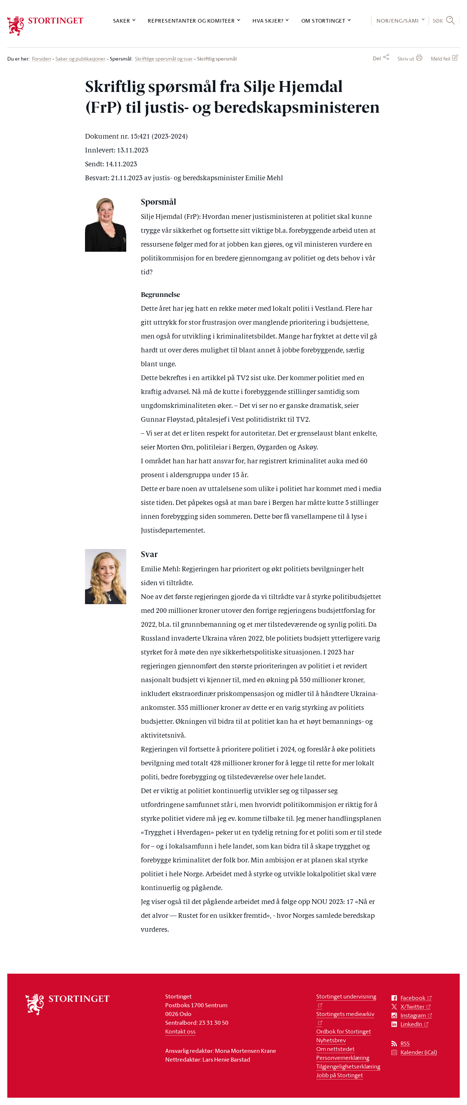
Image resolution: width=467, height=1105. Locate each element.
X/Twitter (412, 1007)
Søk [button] (438, 20)
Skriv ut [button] (406, 58)
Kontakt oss (180, 1031)
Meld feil (440, 58)
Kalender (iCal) (419, 1052)
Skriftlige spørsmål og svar (164, 59)
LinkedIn (411, 1024)
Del (377, 58)
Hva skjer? (267, 20)
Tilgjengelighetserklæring (348, 1066)
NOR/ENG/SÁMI (398, 20)
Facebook (413, 998)
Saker (121, 20)
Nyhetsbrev (331, 1040)
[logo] (45, 26)
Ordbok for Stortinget (343, 1031)
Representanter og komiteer (191, 20)
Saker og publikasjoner (80, 59)
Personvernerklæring (342, 1058)
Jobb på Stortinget (339, 1075)
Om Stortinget (323, 20)
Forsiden (41, 59)
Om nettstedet (335, 1049)
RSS (405, 1043)
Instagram (413, 1015)
